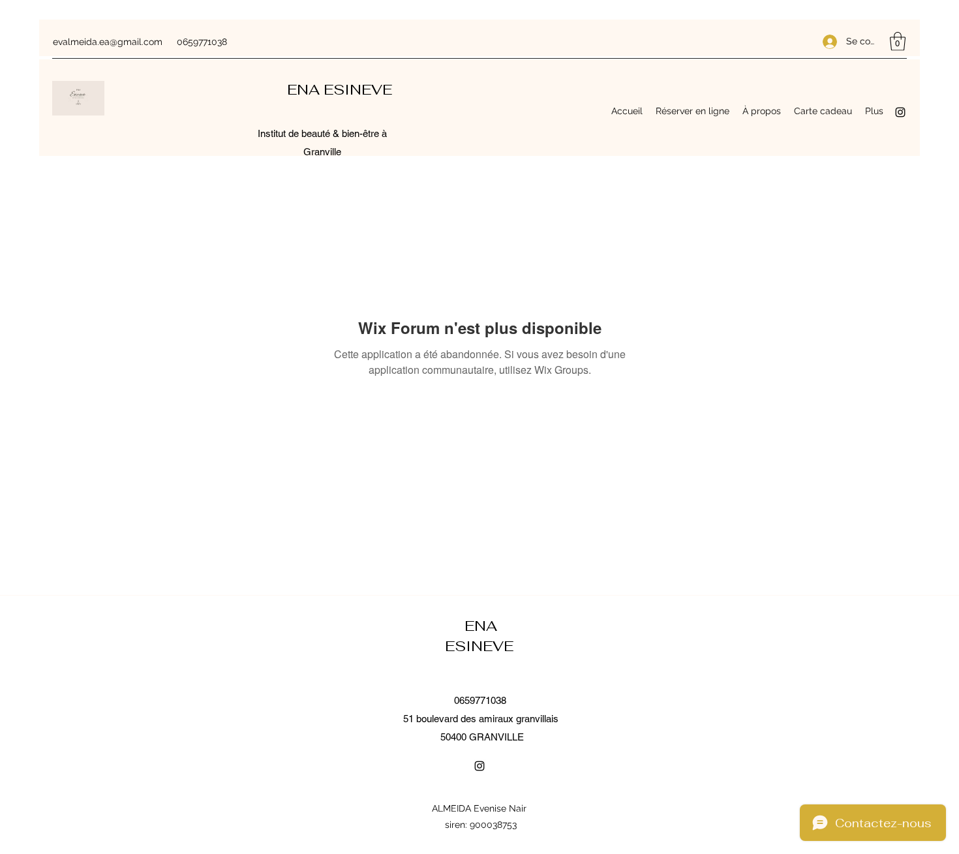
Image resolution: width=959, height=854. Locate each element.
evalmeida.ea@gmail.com (107, 42)
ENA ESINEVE (341, 89)
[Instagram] (900, 112)
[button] (898, 41)
